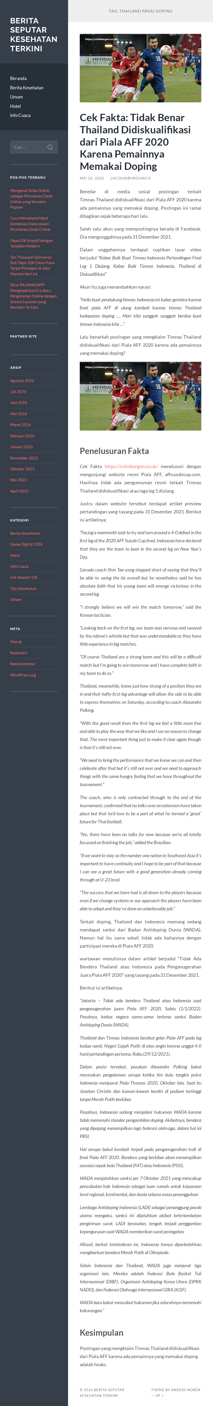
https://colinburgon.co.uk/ (131, 466)
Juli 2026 (18, 391)
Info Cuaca (20, 115)
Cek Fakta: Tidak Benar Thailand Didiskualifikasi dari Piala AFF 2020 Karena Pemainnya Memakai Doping (135, 141)
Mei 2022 (18, 479)
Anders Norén (186, 1390)
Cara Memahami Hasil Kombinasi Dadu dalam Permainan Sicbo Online (30, 224)
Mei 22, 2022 (92, 178)
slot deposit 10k (24, 577)
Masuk (16, 641)
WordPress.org (23, 675)
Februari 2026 (22, 435)
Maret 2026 (20, 424)
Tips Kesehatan (23, 588)
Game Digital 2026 (26, 544)
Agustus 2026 (22, 380)
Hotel (15, 106)
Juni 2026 (18, 402)
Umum (16, 96)
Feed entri (18, 652)
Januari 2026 (21, 446)
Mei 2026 (18, 413)
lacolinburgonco (130, 178)
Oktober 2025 (22, 468)
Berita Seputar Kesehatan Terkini (34, 34)
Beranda (18, 78)
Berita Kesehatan (26, 87)
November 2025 (24, 458)
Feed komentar (23, 663)
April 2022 (19, 491)
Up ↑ (159, 1395)
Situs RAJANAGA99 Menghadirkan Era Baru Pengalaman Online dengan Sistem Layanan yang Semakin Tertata (33, 295)
